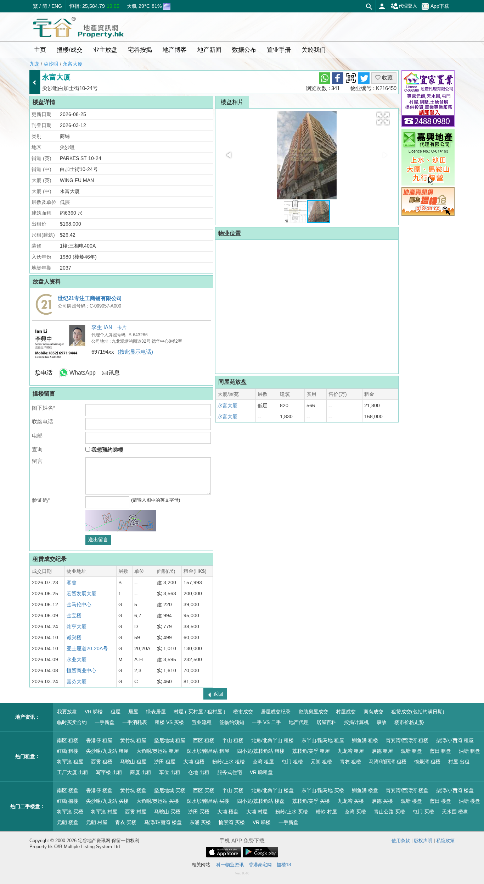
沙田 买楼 (198, 811)
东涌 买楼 (200, 822)
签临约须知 (231, 722)
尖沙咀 (51, 64)
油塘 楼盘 (469, 801)
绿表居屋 (156, 711)
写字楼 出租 (109, 772)
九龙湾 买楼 (351, 801)
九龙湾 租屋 (351, 751)
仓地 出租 (198, 772)
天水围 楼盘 (455, 811)
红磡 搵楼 (67, 801)
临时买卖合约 (72, 722)
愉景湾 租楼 (427, 761)
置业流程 (202, 722)
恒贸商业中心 (81, 670)
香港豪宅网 (260, 864)
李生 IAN (102, 327)
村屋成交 (346, 711)
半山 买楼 (232, 790)
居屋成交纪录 (276, 711)
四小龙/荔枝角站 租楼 (261, 751)
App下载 (439, 6)
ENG (56, 6)
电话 (46, 373)
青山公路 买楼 (389, 811)
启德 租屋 (382, 751)
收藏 (387, 77)
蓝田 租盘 (440, 751)
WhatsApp (82, 373)
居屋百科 (326, 722)
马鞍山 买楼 (167, 811)
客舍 (72, 582)
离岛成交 (373, 711)
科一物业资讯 (230, 864)
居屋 (133, 711)
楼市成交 (243, 711)
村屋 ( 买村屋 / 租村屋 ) (199, 711)
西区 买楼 (203, 790)
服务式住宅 (229, 772)
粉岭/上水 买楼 (291, 811)
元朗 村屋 (96, 822)
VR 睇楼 (94, 711)
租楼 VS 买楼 (169, 722)
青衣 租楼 (350, 761)
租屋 (115, 711)
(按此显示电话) (135, 352)
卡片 (121, 327)
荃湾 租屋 (263, 761)
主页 (40, 49)
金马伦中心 (79, 604)
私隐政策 (445, 840)
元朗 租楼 (321, 761)
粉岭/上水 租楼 (228, 761)
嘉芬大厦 (76, 681)
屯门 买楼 (423, 811)
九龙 (34, 64)
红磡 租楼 (67, 751)
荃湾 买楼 (355, 811)
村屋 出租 (458, 761)
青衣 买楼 (125, 822)
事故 (382, 722)
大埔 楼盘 (227, 811)
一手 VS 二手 (266, 722)
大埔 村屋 (257, 811)
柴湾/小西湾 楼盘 (455, 790)
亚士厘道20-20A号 (87, 648)
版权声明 (423, 840)
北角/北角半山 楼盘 (272, 790)
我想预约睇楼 (106, 450)
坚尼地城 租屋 (169, 740)
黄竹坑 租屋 (133, 740)
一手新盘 (104, 722)
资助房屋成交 (313, 711)
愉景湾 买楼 (232, 822)
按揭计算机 (356, 722)
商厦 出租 (140, 772)
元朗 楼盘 (67, 822)
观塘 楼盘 (411, 801)
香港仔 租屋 (99, 740)
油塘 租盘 (469, 751)
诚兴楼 (74, 637)
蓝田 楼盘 (440, 801)
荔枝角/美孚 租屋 (311, 751)
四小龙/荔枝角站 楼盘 (261, 801)
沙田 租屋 (164, 761)
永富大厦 (73, 64)
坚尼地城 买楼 (169, 790)
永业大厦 (76, 659)
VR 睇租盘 (261, 772)
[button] (383, 118)
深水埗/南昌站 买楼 (208, 801)
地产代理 (299, 722)
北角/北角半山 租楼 (272, 740)
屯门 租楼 (292, 761)
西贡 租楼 (101, 761)
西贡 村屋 (135, 811)
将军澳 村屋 (104, 811)
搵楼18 (284, 864)
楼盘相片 (232, 102)
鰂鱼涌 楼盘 (365, 790)
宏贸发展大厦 (81, 593)
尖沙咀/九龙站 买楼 (107, 801)
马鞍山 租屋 (133, 761)
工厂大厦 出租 (72, 772)
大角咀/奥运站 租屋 (157, 751)
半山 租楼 (232, 740)
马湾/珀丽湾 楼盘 (163, 822)
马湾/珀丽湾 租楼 (387, 761)
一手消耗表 (134, 722)
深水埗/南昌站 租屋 (208, 751)
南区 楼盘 (67, 790)
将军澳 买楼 (70, 811)
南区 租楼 (67, 740)
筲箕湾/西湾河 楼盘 (407, 790)
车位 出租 (169, 772)
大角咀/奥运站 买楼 (157, 801)
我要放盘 (67, 711)
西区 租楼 (203, 740)
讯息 (114, 373)
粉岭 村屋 (326, 811)
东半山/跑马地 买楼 (323, 790)
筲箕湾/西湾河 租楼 (407, 740)
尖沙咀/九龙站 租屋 (107, 751)
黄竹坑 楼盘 (133, 790)
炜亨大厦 (76, 626)
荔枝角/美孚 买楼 (311, 801)
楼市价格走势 (409, 722)
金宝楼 (74, 615)
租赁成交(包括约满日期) (417, 711)
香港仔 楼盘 (99, 790)
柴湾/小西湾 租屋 (455, 740)
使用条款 (401, 840)
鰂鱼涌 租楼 (365, 740)
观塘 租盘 (411, 751)
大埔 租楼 (193, 761)
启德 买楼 (382, 801)
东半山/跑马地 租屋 (323, 740)
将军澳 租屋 (70, 761)
